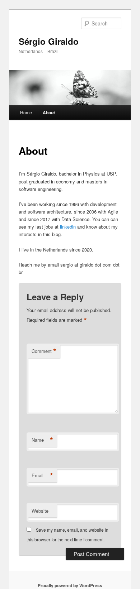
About (49, 112)
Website (40, 510)
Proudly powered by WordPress (70, 585)
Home (26, 112)
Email (42, 475)
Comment (44, 351)
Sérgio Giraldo (49, 41)
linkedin (68, 226)
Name (42, 440)
